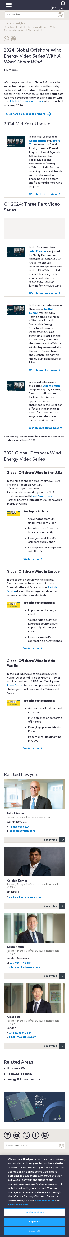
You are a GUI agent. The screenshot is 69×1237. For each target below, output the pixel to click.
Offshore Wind (17, 1068)
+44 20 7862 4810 (20, 1033)
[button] (6, 39)
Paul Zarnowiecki (42, 496)
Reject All (34, 1221)
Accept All (34, 1231)
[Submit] (60, 14)
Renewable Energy (19, 1074)
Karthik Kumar (33, 884)
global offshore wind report (26, 101)
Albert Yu (33, 1020)
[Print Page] (13, 39)
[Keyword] (61, 1145)
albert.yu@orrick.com (22, 1037)
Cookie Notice (18, 1204)
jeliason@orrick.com (22, 831)
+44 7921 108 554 (20, 963)
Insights (20, 23)
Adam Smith (14, 685)
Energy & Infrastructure (23, 1079)
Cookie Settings (34, 1212)
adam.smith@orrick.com (24, 967)
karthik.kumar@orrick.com (26, 897)
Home (7, 23)
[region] (34, 1196)
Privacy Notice (44, 1200)
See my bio (50, 839)
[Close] (64, 1160)
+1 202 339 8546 (19, 827)
